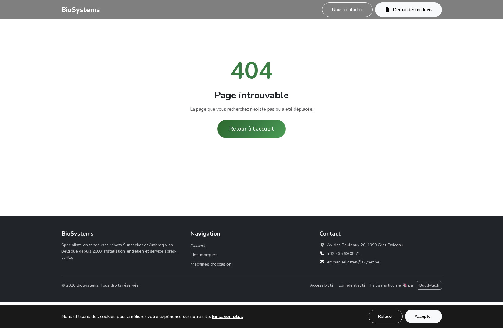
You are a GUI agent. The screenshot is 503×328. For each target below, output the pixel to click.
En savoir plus (227, 316)
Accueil (197, 245)
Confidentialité (352, 285)
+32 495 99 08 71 (343, 253)
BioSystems (80, 9)
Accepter (423, 316)
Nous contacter (347, 9)
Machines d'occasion (210, 264)
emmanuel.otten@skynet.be (353, 262)
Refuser (385, 316)
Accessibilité (322, 285)
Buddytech (429, 285)
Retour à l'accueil (251, 129)
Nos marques (204, 255)
